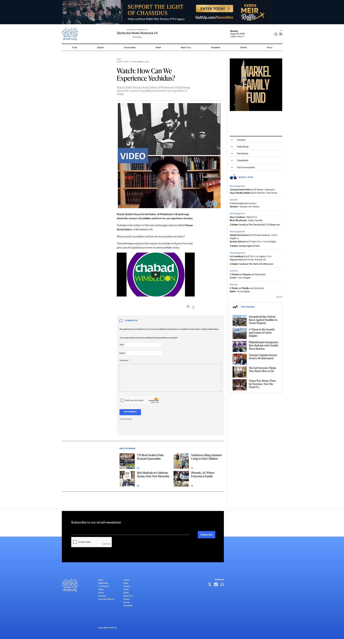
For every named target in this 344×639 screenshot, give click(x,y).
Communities (130, 48)
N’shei (158, 48)
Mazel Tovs (128, 596)
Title (121, 345)
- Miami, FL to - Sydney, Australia (246, 219)
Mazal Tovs (186, 48)
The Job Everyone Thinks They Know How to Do (262, 369)
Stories (126, 603)
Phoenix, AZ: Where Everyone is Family (202, 474)
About (269, 48)
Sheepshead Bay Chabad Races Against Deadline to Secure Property (263, 320)
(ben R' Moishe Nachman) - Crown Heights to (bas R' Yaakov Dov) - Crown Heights (253, 238)
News (119, 59)
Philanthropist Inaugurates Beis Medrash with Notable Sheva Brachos (263, 345)
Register (129, 419)
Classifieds (215, 48)
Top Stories (103, 586)
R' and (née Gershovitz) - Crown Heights (247, 290)
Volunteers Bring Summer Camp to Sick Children (206, 457)
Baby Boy (234, 200)
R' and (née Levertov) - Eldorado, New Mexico (244, 205)
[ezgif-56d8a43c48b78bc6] (256, 84)
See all (279, 297)
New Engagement (237, 186)
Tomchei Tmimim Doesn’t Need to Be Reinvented (263, 356)
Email (122, 353)
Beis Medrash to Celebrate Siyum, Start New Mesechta (153, 474)
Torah (74, 48)
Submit (243, 48)
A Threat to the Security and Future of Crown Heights (262, 332)
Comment (124, 361)
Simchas (102, 596)
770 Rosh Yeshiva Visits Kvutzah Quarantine (150, 457)
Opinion (100, 48)
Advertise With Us (106, 599)
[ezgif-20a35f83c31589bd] (172, 12)
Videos (126, 599)
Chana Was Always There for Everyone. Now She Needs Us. (262, 384)
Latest (126, 580)
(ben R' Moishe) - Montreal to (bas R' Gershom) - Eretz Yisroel (253, 191)
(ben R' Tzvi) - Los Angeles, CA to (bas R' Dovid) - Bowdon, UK (251, 258)
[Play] (155, 274)
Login (121, 419)
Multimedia (103, 583)
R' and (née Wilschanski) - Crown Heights (248, 276)
